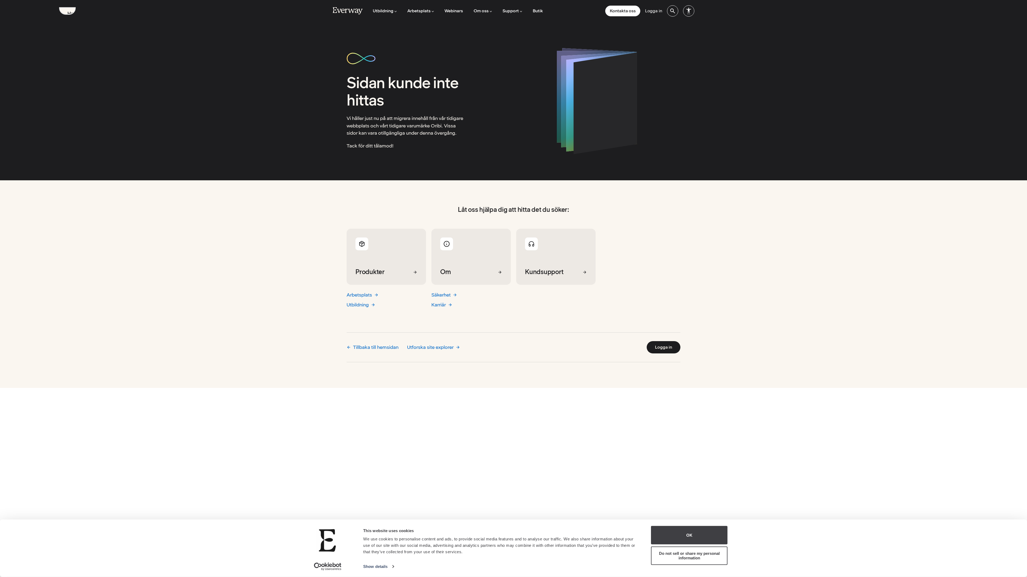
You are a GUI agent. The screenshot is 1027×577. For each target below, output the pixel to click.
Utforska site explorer (430, 347)
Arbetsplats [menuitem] (419, 10)
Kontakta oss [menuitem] (623, 10)
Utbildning (358, 304)
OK (689, 535)
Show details (375, 566)
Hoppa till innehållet (71, 12)
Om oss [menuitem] (481, 10)
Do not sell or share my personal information (689, 555)
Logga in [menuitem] (653, 10)
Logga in (663, 347)
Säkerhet (441, 295)
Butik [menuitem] (538, 10)
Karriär (438, 304)
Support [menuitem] (511, 10)
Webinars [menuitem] (453, 10)
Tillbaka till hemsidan (375, 347)
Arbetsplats (359, 295)
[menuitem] (672, 11)
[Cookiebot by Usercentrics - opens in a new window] (327, 567)
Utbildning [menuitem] (383, 10)
